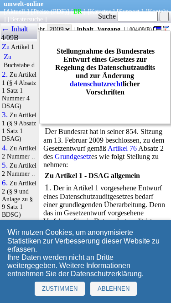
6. (5, 183)
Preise (41, 11)
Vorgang (108, 29)
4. (5, 148)
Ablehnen (114, 288)
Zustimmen (60, 288)
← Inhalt (14, 29)
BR (77, 11)
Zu (6, 46)
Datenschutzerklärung (106, 274)
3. (5, 115)
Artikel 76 (122, 148)
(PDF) (59, 11)
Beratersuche (26, 19)
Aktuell (15, 11)
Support (129, 11)
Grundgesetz (73, 156)
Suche (108, 16)
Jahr (41, 29)
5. (5, 165)
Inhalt (85, 29)
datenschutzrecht (96, 84)
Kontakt (158, 11)
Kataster (100, 11)
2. (5, 74)
